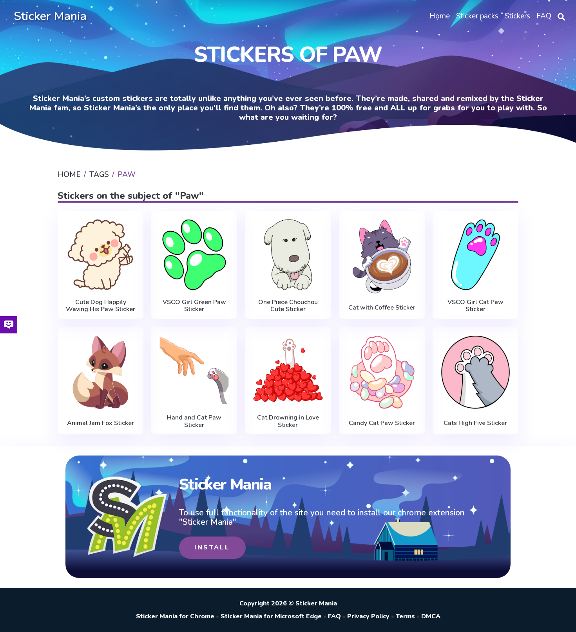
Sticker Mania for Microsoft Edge (271, 616)
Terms (405, 616)
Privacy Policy (368, 616)
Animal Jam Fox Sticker (100, 423)
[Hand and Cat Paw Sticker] (194, 371)
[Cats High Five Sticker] (475, 372)
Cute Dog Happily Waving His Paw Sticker (100, 306)
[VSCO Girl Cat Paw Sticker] (475, 255)
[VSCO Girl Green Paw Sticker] (194, 255)
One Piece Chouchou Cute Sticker (288, 306)
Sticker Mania (50, 16)
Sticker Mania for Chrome (175, 616)
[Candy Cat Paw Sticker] (382, 372)
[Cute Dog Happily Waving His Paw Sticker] (100, 255)
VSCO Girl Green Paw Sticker (194, 306)
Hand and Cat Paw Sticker (194, 421)
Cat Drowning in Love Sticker (288, 421)
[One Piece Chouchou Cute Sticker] (288, 255)
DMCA (430, 616)
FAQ (334, 616)
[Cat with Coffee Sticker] (382, 256)
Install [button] (212, 547)
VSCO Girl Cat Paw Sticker (475, 306)
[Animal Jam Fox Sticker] (100, 372)
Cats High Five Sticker (475, 423)
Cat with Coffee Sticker (381, 307)
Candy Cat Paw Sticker (382, 423)
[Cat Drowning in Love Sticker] (288, 371)
